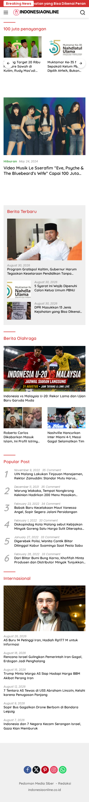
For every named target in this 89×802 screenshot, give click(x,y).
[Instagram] (54, 770)
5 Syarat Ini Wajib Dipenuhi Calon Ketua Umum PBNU (55, 288)
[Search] (82, 12)
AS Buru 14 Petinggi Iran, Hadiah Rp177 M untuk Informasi (41, 642)
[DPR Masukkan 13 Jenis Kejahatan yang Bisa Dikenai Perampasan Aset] (19, 311)
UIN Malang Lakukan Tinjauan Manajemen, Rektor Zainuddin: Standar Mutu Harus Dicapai (48, 476)
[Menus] (7, 12)
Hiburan (10, 161)
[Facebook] (27, 770)
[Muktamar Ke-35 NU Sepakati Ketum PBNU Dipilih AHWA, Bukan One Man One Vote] (66, 46)
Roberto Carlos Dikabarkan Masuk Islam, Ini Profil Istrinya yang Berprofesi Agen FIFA (22, 437)
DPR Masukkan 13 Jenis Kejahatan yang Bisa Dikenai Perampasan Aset (57, 309)
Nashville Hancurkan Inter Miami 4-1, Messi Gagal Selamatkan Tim (65, 437)
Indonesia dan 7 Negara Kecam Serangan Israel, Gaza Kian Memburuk (42, 726)
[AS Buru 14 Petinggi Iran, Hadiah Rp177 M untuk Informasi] (44, 608)
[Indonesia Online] (35, 12)
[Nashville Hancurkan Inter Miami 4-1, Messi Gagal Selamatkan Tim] (66, 417)
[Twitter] (36, 770)
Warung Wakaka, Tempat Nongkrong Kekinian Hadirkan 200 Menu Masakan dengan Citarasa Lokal (44, 493)
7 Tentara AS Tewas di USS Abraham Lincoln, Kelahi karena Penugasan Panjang (44, 692)
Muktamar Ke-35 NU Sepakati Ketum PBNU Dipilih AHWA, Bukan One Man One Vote (64, 66)
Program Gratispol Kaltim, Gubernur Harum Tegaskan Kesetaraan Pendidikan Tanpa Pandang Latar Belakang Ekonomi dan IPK (42, 271)
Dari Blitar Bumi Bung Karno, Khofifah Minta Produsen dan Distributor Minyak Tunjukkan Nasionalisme (49, 560)
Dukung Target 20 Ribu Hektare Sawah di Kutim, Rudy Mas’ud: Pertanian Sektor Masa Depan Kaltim (22, 66)
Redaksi (64, 783)
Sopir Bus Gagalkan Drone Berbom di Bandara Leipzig (41, 709)
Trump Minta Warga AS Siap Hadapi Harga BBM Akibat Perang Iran (42, 675)
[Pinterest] (45, 770)
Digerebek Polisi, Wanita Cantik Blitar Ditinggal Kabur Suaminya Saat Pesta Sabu (48, 543)
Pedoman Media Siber (36, 783)
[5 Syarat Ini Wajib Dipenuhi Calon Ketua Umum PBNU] (19, 289)
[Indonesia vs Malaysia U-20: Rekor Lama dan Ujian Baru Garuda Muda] (44, 369)
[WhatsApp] (62, 770)
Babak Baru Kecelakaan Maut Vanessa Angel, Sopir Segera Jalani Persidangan (45, 509)
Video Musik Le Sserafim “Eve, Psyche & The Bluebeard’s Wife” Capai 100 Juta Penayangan (44, 173)
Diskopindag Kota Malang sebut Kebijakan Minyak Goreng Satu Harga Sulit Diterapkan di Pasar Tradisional (49, 526)
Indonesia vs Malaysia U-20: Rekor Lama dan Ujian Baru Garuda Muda (44, 398)
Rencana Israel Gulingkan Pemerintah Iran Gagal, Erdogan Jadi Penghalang (43, 659)
